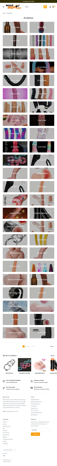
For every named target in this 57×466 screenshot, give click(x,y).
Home (4, 13)
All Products (5, 443)
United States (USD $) (8, 449)
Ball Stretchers (34, 414)
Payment (5, 430)
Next (52, 346)
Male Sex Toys (34, 408)
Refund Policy (6, 434)
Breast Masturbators (35, 403)
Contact (4, 424)
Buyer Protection (6, 426)
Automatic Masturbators (36, 412)
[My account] (50, 7)
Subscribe (35, 434)
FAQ (4, 428)
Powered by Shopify (7, 461)
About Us (5, 421)
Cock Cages (34, 406)
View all (52, 355)
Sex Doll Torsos (34, 410)
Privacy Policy (6, 432)
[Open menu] (3, 6)
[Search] (45, 6)
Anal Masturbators (35, 399)
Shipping (5, 437)
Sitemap (5, 441)
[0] (53, 7)
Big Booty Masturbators (36, 401)
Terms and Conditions (8, 439)
